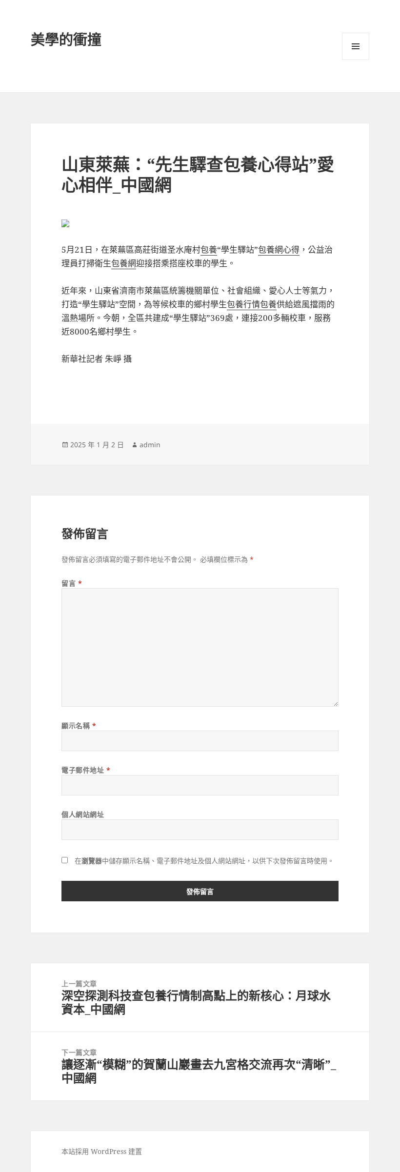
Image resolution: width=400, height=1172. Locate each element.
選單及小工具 (355, 46)
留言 (71, 583)
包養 (208, 249)
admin (150, 444)
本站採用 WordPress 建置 (101, 1151)
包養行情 (243, 304)
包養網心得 (279, 249)
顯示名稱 (78, 725)
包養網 (123, 263)
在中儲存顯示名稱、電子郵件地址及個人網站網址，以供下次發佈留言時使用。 (204, 860)
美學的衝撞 (66, 39)
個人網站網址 (82, 814)
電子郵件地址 (85, 770)
